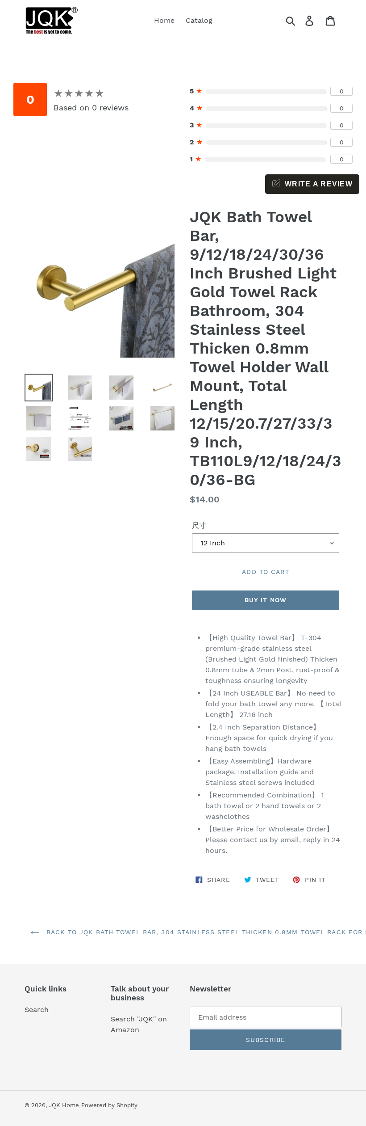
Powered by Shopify (109, 1105)
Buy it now (266, 599)
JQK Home (64, 1105)
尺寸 (199, 525)
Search (37, 1009)
